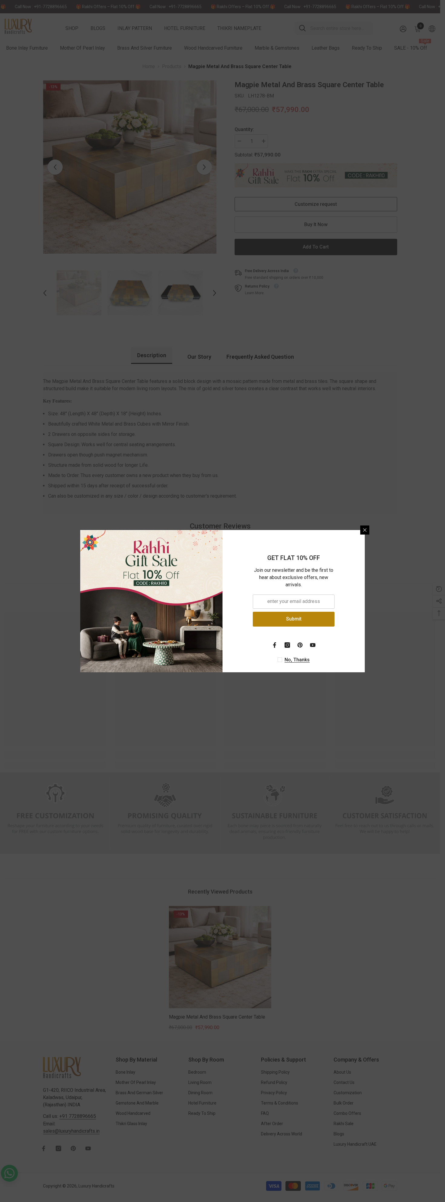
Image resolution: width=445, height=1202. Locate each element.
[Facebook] (274, 645)
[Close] (364, 530)
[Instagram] (287, 645)
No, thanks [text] (297, 660)
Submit (294, 619)
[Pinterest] (300, 645)
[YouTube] (312, 645)
